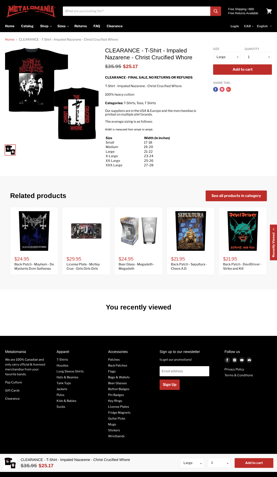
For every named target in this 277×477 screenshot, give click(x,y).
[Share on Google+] (228, 89)
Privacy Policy (234, 369)
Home (9, 39)
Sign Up (169, 384)
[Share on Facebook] (215, 89)
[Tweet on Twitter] (222, 89)
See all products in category (236, 196)
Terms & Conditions (238, 375)
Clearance (12, 398)
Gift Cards (12, 390)
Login (235, 26)
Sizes (61, 26)
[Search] (215, 11)
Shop (44, 26)
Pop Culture (13, 382)
